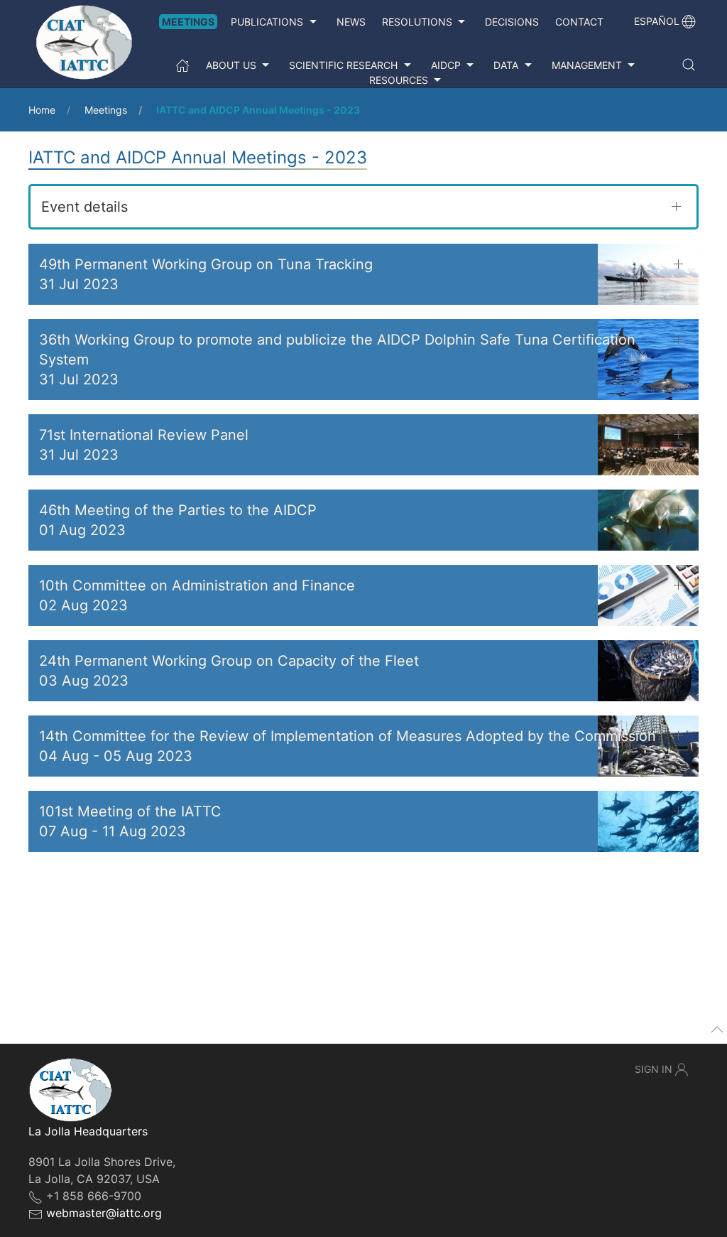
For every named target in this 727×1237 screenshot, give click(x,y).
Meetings (188, 22)
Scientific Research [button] (343, 65)
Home (41, 110)
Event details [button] (84, 206)
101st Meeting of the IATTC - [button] (130, 821)
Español (656, 21)
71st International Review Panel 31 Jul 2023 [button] (143, 444)
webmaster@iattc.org (104, 1213)
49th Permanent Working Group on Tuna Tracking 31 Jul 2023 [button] (206, 274)
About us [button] (231, 65)
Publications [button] (267, 22)
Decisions (512, 22)
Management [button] (587, 65)
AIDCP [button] (446, 65)
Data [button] (505, 65)
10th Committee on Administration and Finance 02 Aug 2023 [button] (197, 595)
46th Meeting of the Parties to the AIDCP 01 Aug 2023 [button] (178, 520)
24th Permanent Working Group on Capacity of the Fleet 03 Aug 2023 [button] (229, 670)
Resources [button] (398, 80)
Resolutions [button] (417, 22)
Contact (579, 22)
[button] (689, 65)
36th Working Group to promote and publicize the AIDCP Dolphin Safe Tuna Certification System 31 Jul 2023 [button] (337, 359)
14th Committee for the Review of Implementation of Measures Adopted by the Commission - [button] (347, 746)
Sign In (653, 1069)
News (351, 22)
